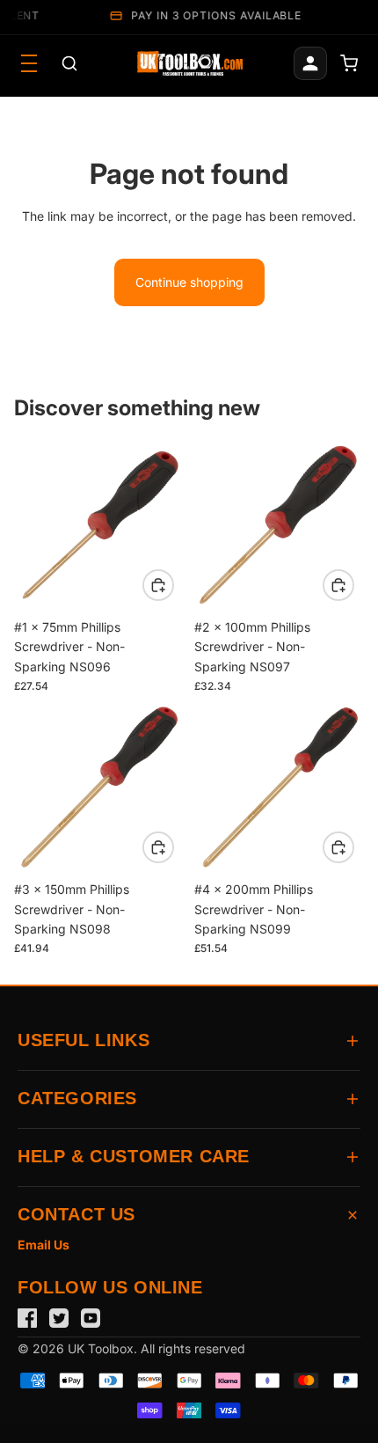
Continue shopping (189, 282)
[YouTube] (90, 1318)
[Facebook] (27, 1318)
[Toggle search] (69, 63)
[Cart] (349, 63)
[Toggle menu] (29, 63)
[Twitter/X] (59, 1318)
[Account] (310, 63)
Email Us (43, 1244)
